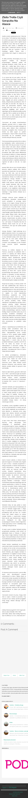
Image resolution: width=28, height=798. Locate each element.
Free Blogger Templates (14, 794)
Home (14, 675)
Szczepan (13, 787)
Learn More (11, 12)
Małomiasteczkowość (10, 740)
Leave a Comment (11, 30)
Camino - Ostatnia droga (16, 705)
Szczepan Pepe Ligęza (18, 792)
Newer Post (6, 675)
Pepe (8, 787)
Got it (19, 12)
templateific (15, 796)
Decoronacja (13, 713)
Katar (11, 722)
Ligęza (4, 787)
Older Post (21, 675)
